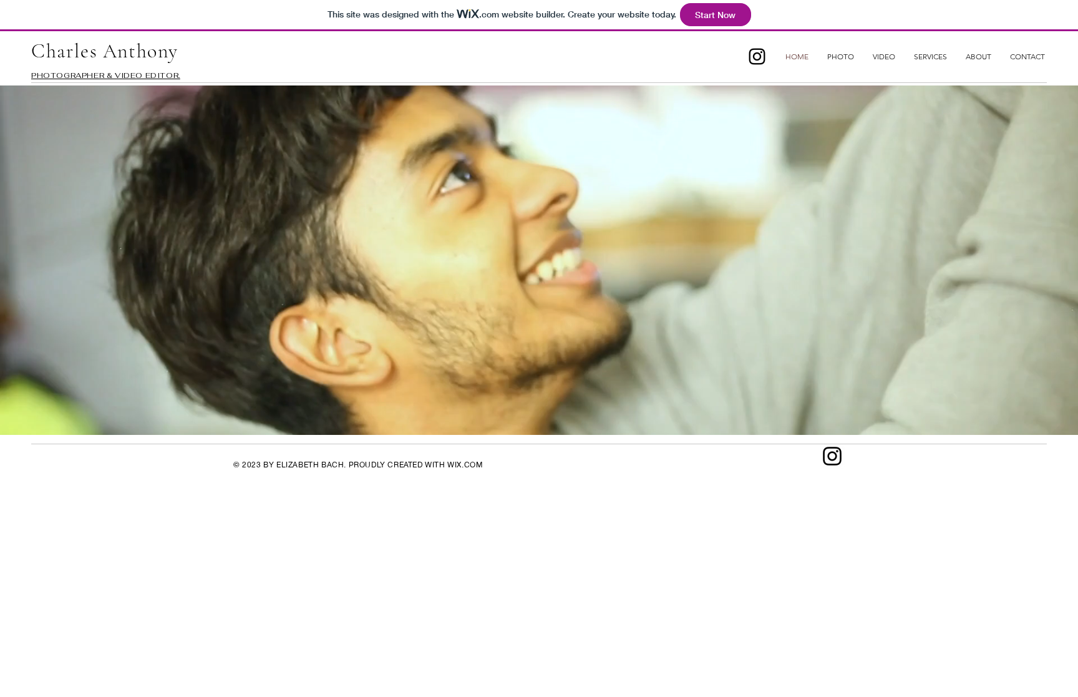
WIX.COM (464, 464)
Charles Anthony (104, 51)
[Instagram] (757, 56)
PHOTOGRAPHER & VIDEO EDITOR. (105, 75)
